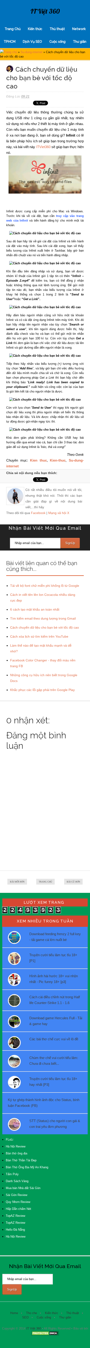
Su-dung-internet (31, 52)
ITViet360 (43, 147)
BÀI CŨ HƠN (73, 881)
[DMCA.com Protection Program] (45, 1334)
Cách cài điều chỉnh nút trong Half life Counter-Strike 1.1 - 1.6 (54, 1000)
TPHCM (9, 41)
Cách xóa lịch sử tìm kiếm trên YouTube (39, 636)
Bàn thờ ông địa (16, 1153)
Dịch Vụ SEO (32, 41)
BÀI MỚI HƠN (17, 881)
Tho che (31, 1313)
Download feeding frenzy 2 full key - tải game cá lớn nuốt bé (55, 937)
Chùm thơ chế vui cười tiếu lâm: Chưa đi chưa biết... (53, 1060)
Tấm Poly (12, 1174)
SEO (25, 1317)
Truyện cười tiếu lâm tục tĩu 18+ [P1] (53, 958)
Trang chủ (10, 52)
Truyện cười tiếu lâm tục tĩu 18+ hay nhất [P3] (53, 1081)
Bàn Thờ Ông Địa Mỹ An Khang (27, 1167)
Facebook (38, 513)
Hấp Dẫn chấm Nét (18, 1209)
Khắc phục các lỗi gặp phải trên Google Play (42, 690)
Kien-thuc (58, 460)
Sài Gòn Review (16, 1195)
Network (79, 29)
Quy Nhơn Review (18, 1202)
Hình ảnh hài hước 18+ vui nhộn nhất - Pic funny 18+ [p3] (53, 979)
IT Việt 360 (45, 11)
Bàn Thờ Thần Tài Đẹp (21, 1160)
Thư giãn (79, 41)
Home (14, 1313)
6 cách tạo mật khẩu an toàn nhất (34, 609)
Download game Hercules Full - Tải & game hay (55, 1021)
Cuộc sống (57, 41)
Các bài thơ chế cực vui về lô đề (53, 1039)
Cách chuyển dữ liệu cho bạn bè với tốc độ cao (44, 627)
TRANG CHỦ (45, 881)
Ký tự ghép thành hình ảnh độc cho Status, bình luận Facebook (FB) (43, 1103)
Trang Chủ (13, 29)
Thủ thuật (57, 29)
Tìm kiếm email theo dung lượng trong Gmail (43, 618)
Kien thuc (38, 460)
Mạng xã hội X (58, 513)
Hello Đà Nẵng (15, 1229)
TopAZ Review (15, 1215)
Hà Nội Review (15, 1146)
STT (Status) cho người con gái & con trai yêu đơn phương (54, 1124)
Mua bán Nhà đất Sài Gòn (23, 1188)
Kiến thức (35, 29)
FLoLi (9, 1139)
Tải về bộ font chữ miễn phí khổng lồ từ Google (44, 585)
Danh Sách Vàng (17, 1181)
